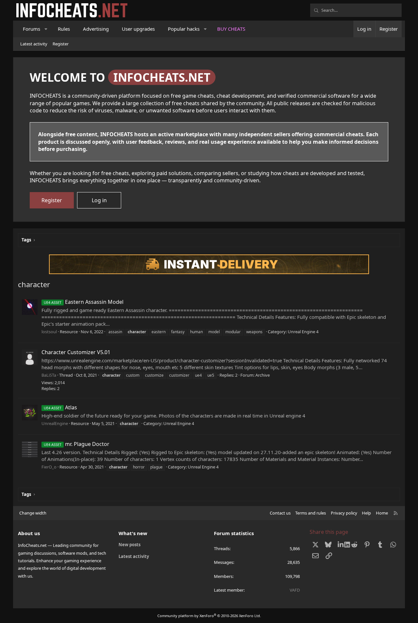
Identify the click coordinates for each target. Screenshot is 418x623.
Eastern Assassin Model (83, 301)
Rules (64, 28)
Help (366, 513)
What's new (133, 533)
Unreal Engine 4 (303, 332)
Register (61, 44)
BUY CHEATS (231, 28)
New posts (129, 545)
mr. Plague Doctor (76, 444)
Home (382, 513)
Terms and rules (310, 513)
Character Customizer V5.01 (75, 352)
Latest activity (33, 44)
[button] (46, 29)
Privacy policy (344, 513)
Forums (31, 28)
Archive (262, 375)
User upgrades (138, 28)
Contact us (280, 513)
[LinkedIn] (341, 544)
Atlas (60, 407)
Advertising (96, 28)
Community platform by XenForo (209, 615)
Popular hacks (184, 28)
